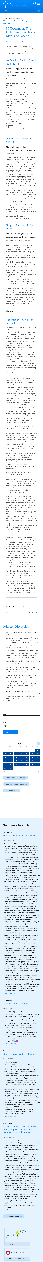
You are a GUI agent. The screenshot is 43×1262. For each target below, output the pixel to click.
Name (5, 714)
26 (21, 764)
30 (5, 768)
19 (21, 761)
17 (11, 761)
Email (5, 722)
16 (5, 761)
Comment (6, 700)
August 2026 (21, 744)
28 (32, 764)
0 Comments (13, 42)
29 (37, 764)
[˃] (38, 771)
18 (16, 761)
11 (16, 757)
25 (16, 764)
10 (11, 757)
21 (32, 761)
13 (27, 757)
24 (11, 764)
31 (11, 768)
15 (37, 757)
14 (32, 757)
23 (5, 764)
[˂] (4, 771)
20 (27, 761)
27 (27, 764)
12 (21, 757)
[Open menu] (38, 4)
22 (37, 761)
